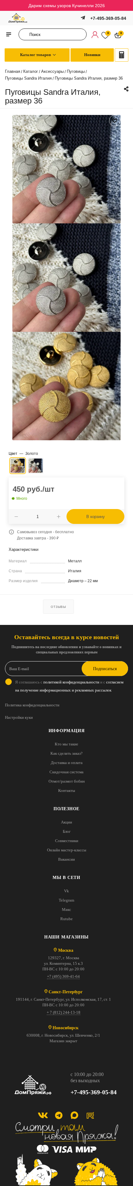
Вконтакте (42, 1115)
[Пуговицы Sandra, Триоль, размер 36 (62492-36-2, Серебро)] (66, 168)
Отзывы (58, 606)
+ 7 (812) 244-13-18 (63, 1012)
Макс (66, 909)
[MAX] (74, 1115)
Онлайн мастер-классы (66, 850)
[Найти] (25, 34)
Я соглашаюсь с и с (69, 686)
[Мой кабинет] (95, 34)
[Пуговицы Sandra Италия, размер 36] (66, 277)
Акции (66, 822)
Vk (66, 891)
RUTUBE (90, 1115)
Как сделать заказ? (66, 753)
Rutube (66, 918)
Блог (67, 831)
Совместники (66, 840)
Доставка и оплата (67, 762)
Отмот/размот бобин (67, 781)
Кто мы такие (66, 744)
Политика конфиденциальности (32, 705)
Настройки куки (19, 717)
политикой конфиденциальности (71, 682)
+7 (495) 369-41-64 (63, 976)
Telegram (66, 900)
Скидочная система (66, 772)
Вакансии (66, 859)
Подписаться (105, 668)
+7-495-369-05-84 (108, 18)
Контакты (66, 790)
